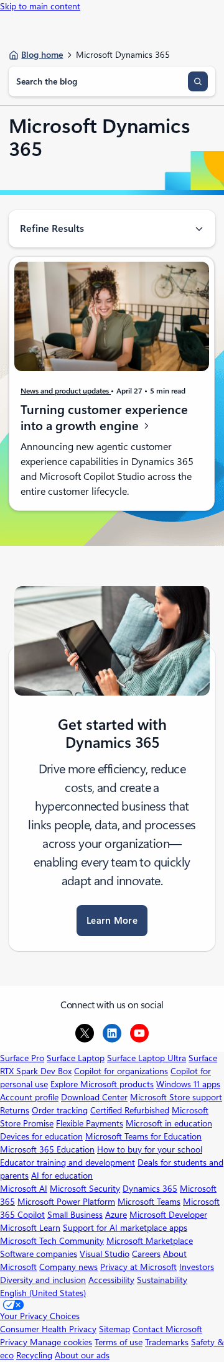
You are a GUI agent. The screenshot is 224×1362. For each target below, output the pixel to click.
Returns (14, 1110)
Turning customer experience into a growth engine (104, 418)
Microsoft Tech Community (52, 1241)
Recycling (34, 1355)
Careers (146, 1254)
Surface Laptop (76, 1058)
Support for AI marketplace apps (125, 1228)
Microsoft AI (23, 1189)
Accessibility (111, 1280)
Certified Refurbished (129, 1110)
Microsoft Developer (168, 1215)
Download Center (94, 1097)
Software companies (38, 1254)
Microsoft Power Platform (66, 1202)
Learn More (112, 920)
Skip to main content (40, 6)
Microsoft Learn (30, 1228)
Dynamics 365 (150, 1189)
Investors (196, 1267)
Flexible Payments (89, 1123)
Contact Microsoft (167, 1329)
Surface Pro (22, 1058)
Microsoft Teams (149, 1202)
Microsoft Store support (176, 1097)
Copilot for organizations (121, 1071)
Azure (116, 1215)
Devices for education (41, 1136)
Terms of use (118, 1342)
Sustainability (162, 1280)
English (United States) (43, 1293)
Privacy (15, 1342)
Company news (68, 1267)
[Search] (198, 81)
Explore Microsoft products (102, 1084)
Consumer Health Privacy (48, 1329)
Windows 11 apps (188, 1084)
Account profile (29, 1097)
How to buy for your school (149, 1149)
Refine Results (52, 228)
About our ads (82, 1355)
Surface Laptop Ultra (146, 1058)
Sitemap (114, 1329)
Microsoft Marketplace (149, 1241)
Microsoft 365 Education (47, 1149)
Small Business (75, 1215)
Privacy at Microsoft (138, 1267)
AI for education (62, 1175)
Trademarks (167, 1342)
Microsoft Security (85, 1189)
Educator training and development (67, 1162)
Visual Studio (104, 1254)
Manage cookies (61, 1342)
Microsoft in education (169, 1123)
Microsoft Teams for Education (143, 1136)
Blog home (42, 55)
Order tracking (60, 1110)
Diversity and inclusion (43, 1280)
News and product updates (66, 391)
